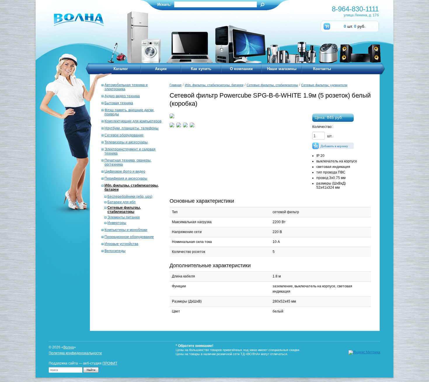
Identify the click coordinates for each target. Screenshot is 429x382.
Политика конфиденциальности (75, 353)
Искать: (164, 4)
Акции (161, 69)
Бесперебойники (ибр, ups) (129, 197)
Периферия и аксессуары (125, 178)
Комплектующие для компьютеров (132, 121)
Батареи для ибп (121, 202)
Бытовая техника (118, 103)
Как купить (201, 69)
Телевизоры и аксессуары (126, 142)
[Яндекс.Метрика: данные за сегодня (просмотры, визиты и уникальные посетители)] (364, 352)
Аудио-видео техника (122, 96)
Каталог (121, 69)
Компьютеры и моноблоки (125, 230)
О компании (241, 69)
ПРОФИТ (109, 363)
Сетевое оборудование (124, 135)
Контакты (322, 69)
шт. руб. (354, 26)
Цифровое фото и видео (124, 171)
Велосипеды (114, 251)
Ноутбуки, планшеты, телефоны (131, 128)
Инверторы (116, 223)
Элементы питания (123, 217)
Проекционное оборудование (129, 237)
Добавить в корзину (334, 146)
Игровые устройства (121, 244)
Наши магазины (282, 69)
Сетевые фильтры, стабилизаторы (124, 210)
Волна (68, 347)
